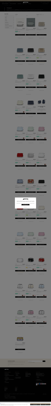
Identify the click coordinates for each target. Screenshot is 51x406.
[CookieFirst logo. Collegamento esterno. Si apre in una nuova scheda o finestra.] (0, 403)
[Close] (35, 198)
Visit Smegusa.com (25, 204)
